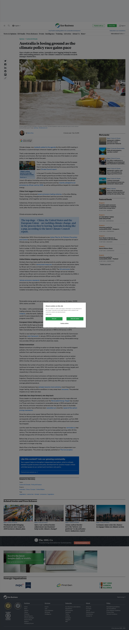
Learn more (48, 314)
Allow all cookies (75, 318)
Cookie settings (64, 323)
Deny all (54, 318)
